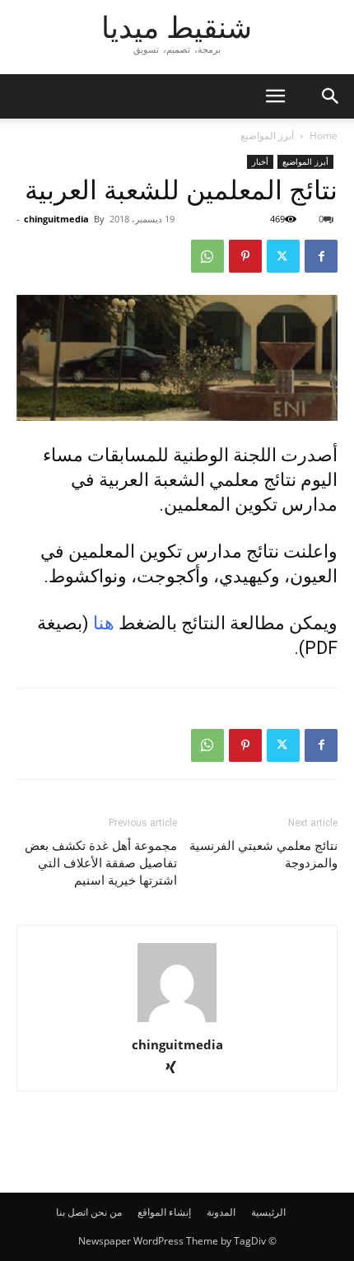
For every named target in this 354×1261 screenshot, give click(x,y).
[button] (331, 96)
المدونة (221, 1212)
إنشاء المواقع (164, 1212)
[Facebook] (321, 256)
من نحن (106, 1212)
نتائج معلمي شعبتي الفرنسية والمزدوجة (263, 854)
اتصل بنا (72, 1212)
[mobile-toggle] (275, 96)
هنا (103, 623)
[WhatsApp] (207, 256)
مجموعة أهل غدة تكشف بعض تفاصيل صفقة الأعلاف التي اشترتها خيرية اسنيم (101, 863)
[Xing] (177, 1069)
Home (324, 135)
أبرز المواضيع (267, 135)
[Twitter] (283, 256)
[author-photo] (177, 1022)
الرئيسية (268, 1212)
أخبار (260, 161)
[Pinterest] (245, 256)
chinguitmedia (56, 219)
